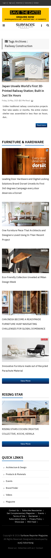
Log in (5, 3)
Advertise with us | (26, 548)
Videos (9, 495)
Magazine (10, 502)
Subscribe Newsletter (32, 510)
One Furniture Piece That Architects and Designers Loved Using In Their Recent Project (24, 235)
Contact (36, 3)
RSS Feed (31, 522)
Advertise (19, 3)
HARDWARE (34, 143)
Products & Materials (16, 474)
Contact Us (14, 510)
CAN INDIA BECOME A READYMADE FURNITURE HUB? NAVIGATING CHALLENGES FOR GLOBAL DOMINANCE (23, 324)
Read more (41, 125)
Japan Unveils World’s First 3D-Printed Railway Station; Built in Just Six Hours (23, 91)
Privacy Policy (35, 519)
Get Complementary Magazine (21, 513)
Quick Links (12, 458)
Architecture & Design (16, 467)
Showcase (19, 522)
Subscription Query (17, 519)
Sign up (11, 3)
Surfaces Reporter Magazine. (34, 535)
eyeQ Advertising (25, 543)
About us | (12, 548)
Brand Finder (12, 488)
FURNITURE (11, 143)
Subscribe (28, 3)
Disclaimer (33, 516)
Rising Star (12, 395)
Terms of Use (19, 516)
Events (9, 481)
